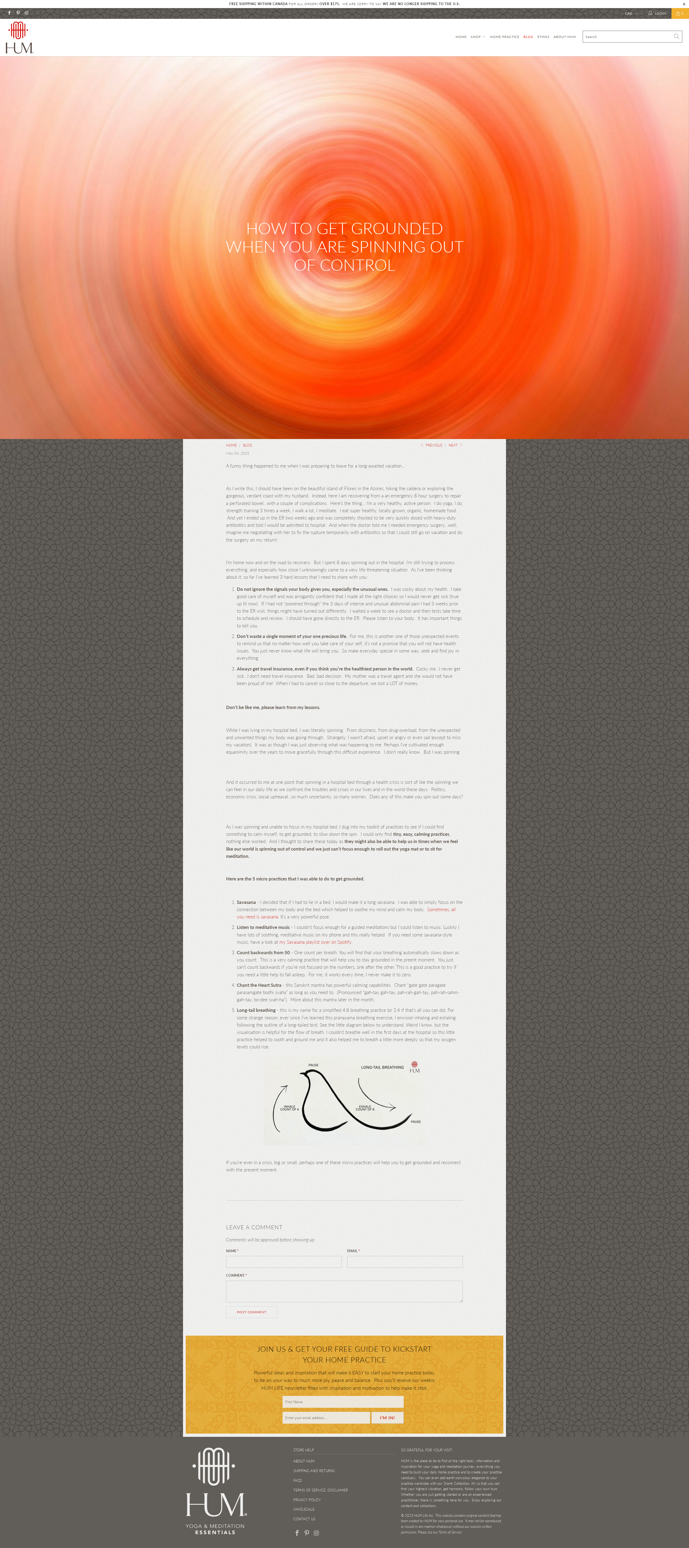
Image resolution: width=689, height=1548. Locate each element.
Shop (476, 37)
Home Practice (504, 37)
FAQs (297, 1480)
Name (232, 1251)
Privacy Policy (307, 1500)
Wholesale (304, 1509)
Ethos (543, 37)
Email (353, 1251)
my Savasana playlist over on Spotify (315, 942)
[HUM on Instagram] (26, 13)
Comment (236, 1275)
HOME (461, 37)
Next (454, 445)
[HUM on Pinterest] (17, 13)
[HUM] (57, 37)
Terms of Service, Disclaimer (320, 1490)
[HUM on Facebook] (9, 13)
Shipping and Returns (314, 1471)
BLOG (528, 37)
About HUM (565, 37)
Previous (433, 445)
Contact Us (304, 1519)
